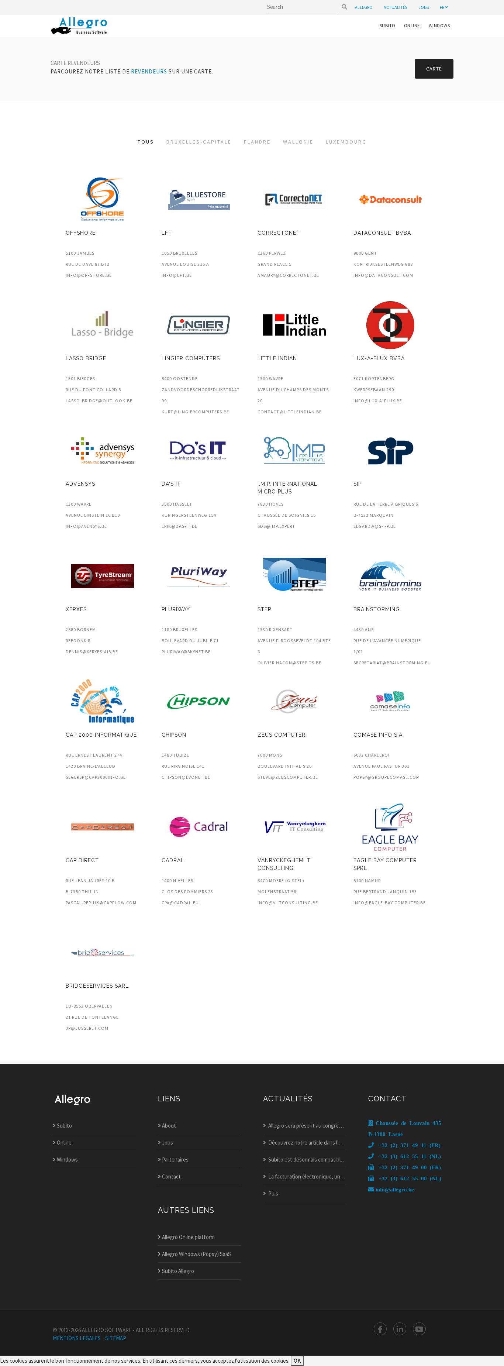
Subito (388, 26)
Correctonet (279, 233)
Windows (439, 26)
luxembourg (346, 141)
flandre (257, 141)
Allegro (364, 7)
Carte (434, 68)
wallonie (298, 141)
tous (146, 141)
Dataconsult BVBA (382, 233)
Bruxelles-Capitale (199, 141)
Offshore (81, 233)
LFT (167, 233)
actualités (395, 7)
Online (412, 26)
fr (442, 7)
